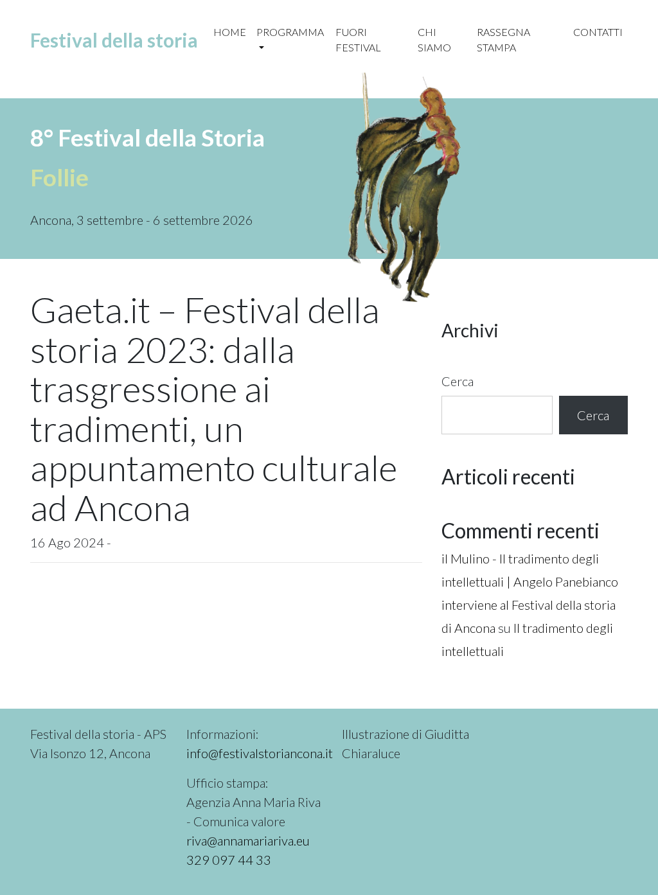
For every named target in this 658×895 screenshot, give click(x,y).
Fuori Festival (358, 39)
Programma (290, 32)
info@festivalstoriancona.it (259, 753)
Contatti (598, 32)
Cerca (457, 381)
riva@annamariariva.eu (248, 840)
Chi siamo (434, 39)
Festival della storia (114, 39)
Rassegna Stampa (503, 39)
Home (229, 32)
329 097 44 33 (228, 859)
